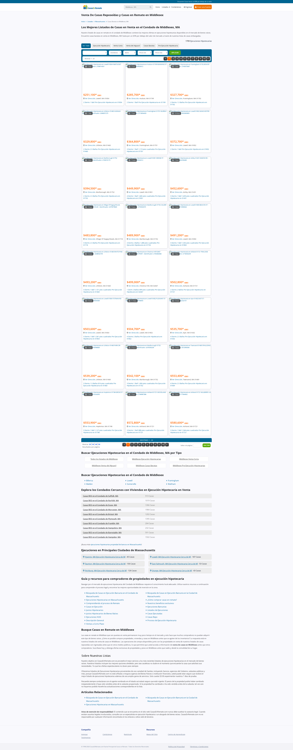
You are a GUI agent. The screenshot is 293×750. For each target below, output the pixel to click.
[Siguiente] (208, 58)
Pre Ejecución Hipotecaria (168, 46)
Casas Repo (152, 617)
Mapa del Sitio (151, 734)
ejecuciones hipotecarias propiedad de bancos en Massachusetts (116, 544)
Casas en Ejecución (94, 606)
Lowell (129, 480)
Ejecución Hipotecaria (101, 46)
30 (93, 444)
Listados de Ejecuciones (157, 610)
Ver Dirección (90, 98)
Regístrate (128, 734)
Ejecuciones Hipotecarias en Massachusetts (105, 600)
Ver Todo (86, 46)
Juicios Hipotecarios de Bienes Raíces (102, 613)
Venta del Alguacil (133, 46)
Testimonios (86, 738)
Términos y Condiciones (199, 747)
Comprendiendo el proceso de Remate (103, 603)
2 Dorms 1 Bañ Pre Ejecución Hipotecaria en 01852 (189, 149)
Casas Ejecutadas (154, 613)
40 (96, 444)
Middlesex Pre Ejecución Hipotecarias (189, 465)
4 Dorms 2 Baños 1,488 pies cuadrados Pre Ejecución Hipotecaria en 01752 (143, 244)
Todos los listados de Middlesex (104, 459)
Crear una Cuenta (204, 7)
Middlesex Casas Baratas (146, 465)
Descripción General (95, 620)
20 (90, 444)
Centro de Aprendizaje (176, 734)
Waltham (172, 484)
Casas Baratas (149, 46)
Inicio (158, 7)
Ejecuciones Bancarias (157, 606)
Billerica (89, 480)
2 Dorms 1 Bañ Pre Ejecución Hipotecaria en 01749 (146, 102)
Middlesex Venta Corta (189, 459)
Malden (89, 484)
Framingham (173, 480)
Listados (165, 7)
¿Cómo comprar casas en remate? (162, 600)
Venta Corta (118, 46)
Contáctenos (176, 7)
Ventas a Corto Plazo (95, 624)
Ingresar (188, 7)
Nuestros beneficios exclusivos (160, 603)
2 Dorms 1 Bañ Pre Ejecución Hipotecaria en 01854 (102, 102)
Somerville (131, 484)
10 (204, 58)
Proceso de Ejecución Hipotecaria (161, 620)
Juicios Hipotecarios (94, 610)
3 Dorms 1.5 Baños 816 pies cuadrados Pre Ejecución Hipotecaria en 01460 (99, 384)
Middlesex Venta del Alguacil (104, 465)
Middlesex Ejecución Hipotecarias (146, 459)
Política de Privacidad (176, 747)
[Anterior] (165, 58)
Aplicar (175, 53)
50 (99, 444)
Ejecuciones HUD (93, 617)
